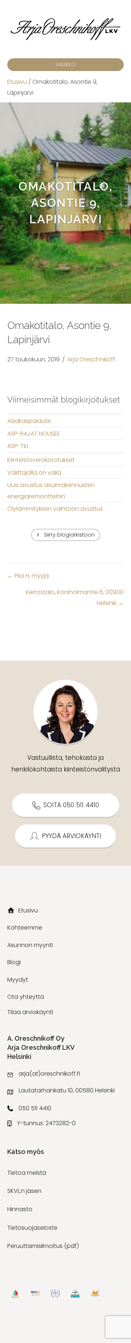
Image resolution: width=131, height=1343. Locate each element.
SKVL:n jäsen (24, 1191)
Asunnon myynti (30, 945)
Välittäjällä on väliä (34, 472)
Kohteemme (24, 927)
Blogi (14, 962)
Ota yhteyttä (25, 997)
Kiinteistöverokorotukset (41, 460)
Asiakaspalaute (29, 421)
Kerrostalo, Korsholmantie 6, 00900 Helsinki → (75, 597)
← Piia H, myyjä (28, 576)
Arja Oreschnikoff (91, 359)
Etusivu (17, 82)
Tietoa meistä (26, 1173)
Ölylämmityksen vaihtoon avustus (55, 508)
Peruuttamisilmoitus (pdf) (43, 1246)
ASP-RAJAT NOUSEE (33, 433)
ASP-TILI (17, 446)
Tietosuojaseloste (32, 1228)
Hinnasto (19, 1209)
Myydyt (17, 979)
